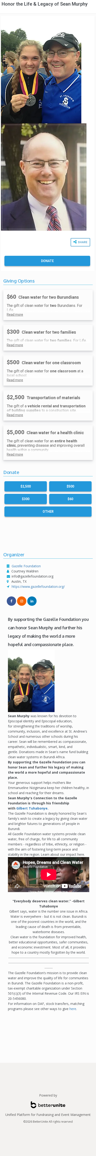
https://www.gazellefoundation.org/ (38, 586)
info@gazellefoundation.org (32, 576)
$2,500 (26, 486)
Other (48, 511)
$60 (70, 499)
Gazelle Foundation (26, 566)
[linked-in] (32, 601)
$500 (70, 486)
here (72, 1009)
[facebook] (11, 601)
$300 (25, 499)
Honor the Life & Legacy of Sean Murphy (45, 4)
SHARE (82, 242)
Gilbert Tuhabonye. (32, 808)
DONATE (47, 261)
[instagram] (21, 601)
